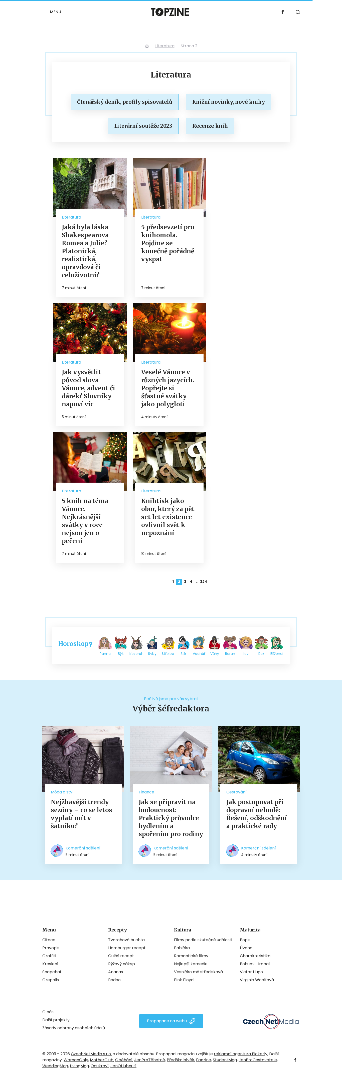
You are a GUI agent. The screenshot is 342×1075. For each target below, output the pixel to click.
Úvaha (246, 948)
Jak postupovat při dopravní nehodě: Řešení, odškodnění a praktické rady (256, 814)
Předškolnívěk (180, 1060)
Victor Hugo (251, 972)
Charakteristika (255, 956)
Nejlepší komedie (191, 964)
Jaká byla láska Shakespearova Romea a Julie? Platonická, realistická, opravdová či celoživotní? (85, 251)
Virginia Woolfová (257, 980)
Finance (146, 792)
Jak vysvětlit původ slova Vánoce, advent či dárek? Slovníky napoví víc (88, 388)
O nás (48, 1012)
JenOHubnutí (123, 1066)
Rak (261, 653)
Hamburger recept (127, 948)
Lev (246, 653)
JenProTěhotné (149, 1060)
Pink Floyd (184, 980)
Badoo (114, 980)
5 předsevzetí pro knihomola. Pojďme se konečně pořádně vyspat (167, 243)
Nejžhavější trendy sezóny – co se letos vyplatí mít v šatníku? (81, 814)
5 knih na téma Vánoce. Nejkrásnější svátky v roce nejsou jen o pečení (85, 521)
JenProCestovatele (258, 1060)
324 (203, 581)
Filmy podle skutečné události (203, 940)
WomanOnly (76, 1060)
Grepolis (50, 980)
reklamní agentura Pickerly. (241, 1054)
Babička (182, 948)
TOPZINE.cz (147, 46)
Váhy (214, 653)
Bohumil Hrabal (255, 964)
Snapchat (52, 972)
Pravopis (50, 948)
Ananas (115, 972)
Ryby (152, 653)
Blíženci (276, 653)
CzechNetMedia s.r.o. (91, 1054)
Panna (105, 653)
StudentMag (225, 1060)
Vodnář (199, 653)
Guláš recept (121, 956)
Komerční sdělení (83, 848)
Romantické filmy (191, 956)
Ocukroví (100, 1066)
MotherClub (101, 1060)
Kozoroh (136, 653)
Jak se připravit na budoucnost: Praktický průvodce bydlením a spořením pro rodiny (171, 818)
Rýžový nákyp (121, 964)
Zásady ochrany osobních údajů (73, 1028)
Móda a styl (62, 792)
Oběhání (123, 1060)
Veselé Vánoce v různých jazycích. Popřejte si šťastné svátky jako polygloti (167, 388)
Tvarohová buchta (126, 940)
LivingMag (79, 1066)
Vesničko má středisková (198, 972)
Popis (245, 940)
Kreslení (50, 964)
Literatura (165, 46)
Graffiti (49, 956)
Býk (121, 653)
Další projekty (56, 1020)
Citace (48, 940)
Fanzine (203, 1060)
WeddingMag (55, 1066)
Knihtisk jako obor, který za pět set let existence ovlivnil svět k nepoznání (168, 517)
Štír (183, 653)
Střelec (168, 653)
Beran (230, 653)
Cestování (236, 792)
